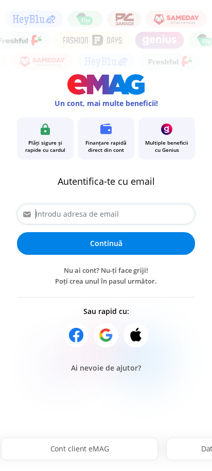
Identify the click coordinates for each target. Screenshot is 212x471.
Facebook (76, 335)
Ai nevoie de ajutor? (106, 368)
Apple (135, 335)
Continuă (106, 243)
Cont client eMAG (79, 448)
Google (106, 335)
